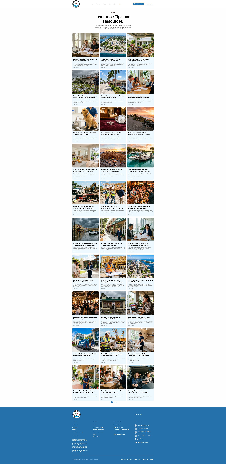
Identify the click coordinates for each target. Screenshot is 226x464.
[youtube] (140, 439)
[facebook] (135, 439)
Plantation (74, 446)
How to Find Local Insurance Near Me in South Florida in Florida (112, 97)
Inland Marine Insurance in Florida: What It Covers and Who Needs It (84, 207)
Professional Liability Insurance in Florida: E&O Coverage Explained (138, 244)
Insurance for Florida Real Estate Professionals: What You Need (83, 281)
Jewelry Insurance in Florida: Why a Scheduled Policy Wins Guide (111, 133)
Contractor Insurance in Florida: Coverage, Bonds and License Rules (112, 281)
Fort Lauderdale (77, 443)
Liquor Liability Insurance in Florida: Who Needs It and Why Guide (139, 207)
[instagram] (138, 439)
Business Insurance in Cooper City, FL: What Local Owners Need (112, 244)
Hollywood (74, 439)
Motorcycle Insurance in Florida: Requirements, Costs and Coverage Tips (139, 133)
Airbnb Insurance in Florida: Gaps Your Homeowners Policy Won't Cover (85, 170)
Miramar (77, 442)
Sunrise (82, 446)
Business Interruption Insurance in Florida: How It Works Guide (111, 318)
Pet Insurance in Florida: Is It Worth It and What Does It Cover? (84, 133)
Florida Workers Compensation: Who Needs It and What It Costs (112, 355)
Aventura (80, 440)
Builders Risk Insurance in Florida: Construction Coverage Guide (111, 170)
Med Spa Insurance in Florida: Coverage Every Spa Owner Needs (138, 355)
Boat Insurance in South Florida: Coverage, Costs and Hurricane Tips (139, 170)
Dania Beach (75, 440)
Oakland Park (79, 449)
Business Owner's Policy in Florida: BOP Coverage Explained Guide (84, 391)
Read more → (76, 67)
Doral (77, 450)
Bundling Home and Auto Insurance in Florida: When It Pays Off (85, 60)
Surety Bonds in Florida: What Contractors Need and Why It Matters (112, 207)
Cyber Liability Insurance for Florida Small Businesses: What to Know (139, 318)
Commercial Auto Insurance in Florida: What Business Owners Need (85, 355)
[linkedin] (142, 439)
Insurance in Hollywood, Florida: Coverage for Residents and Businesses (110, 60)
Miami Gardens (79, 447)
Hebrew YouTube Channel (142, 442)
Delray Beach (82, 450)
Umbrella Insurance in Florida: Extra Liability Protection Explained (139, 60)
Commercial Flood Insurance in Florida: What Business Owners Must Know (85, 244)
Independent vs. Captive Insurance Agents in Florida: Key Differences (139, 97)
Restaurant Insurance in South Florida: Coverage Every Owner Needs (85, 318)
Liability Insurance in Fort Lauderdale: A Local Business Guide (140, 281)
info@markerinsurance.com (144, 425)
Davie (81, 442)
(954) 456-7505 (144, 428)
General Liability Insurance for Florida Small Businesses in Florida (112, 391)
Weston (78, 446)
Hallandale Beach (81, 439)
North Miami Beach (80, 444)
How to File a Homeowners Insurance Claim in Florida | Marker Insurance (84, 97)
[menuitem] (92, 4)
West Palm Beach (79, 451)
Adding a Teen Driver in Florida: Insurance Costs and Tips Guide (138, 391)
